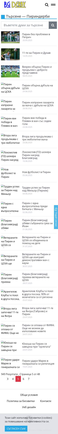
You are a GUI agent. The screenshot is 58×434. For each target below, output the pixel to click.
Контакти (45, 401)
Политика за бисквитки (21, 401)
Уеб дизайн (29, 407)
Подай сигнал (56, 218)
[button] (46, 4)
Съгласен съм (16, 428)
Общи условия (29, 395)
